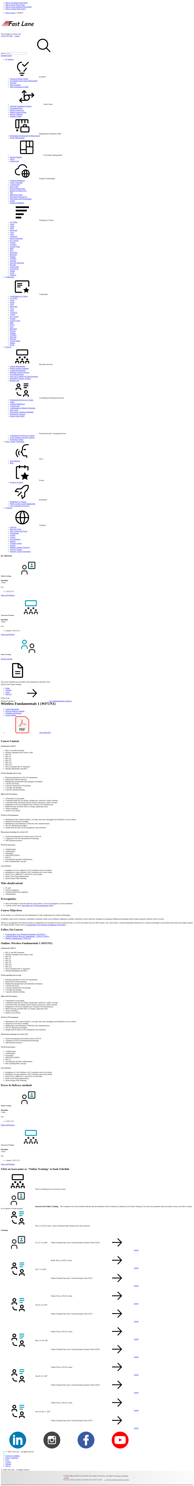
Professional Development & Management (25, 136)
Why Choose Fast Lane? (18, 531)
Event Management (17, 374)
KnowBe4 (13, 253)
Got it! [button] (66, 1478)
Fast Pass (13, 83)
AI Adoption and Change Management (23, 81)
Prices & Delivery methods (14, 711)
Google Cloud (15, 247)
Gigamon (13, 244)
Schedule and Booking (13, 713)
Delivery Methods (16, 114)
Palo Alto (13, 337)
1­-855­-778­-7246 (6, 36)
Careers (12, 537)
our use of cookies (121, 1476)
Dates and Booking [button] (8, 595)
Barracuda (13, 230)
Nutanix (13, 257)
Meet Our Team (15, 529)
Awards (12, 545)
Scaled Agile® (15, 341)
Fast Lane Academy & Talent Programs (24, 376)
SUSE (12, 273)
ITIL (11, 193)
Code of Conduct (16, 549)
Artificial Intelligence (17, 181)
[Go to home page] (18, 32)
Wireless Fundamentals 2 (18, 938)
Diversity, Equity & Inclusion (20, 551)
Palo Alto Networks (17, 263)
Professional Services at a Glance (21, 400)
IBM (11, 249)
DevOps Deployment (17, 189)
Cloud (12, 402)
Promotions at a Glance (18, 502)
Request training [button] (6, 659)
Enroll (136, 1250)
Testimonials (14, 533)
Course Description (12, 709)
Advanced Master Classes (19, 79)
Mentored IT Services (17, 414)
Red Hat (13, 265)
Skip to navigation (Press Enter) (16, 3)
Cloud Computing (16, 183)
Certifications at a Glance (19, 296)
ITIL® (12, 159)
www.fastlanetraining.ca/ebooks (60, 701)
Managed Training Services (19, 372)
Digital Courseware (17, 110)
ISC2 (12, 251)
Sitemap (8, 1464)
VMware (13, 275)
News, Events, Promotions (14, 442)
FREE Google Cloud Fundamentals (22, 504)
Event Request (15, 539)
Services (8, 347)
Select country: (10, 13)
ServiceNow (14, 269)
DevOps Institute (16, 157)
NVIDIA (13, 259)
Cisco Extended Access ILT (20, 506)
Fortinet (12, 242)
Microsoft (13, 255)
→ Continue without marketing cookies (116, 1480)
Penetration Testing (16, 440)
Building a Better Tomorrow (20, 547)
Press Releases (15, 461)
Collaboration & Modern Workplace (22, 408)
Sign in (7, 1466)
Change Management (17, 366)
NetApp (13, 331)
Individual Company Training (20, 378)
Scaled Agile (14, 161)
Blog (11, 463)
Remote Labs (14, 381)
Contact (17, 36)
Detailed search (6, 56)
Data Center (14, 187)
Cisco (12, 232)
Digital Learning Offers (18, 112)
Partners (13, 541)
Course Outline (10, 715)
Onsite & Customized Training (21, 106)
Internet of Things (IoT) (18, 191)
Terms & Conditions (12, 1456)
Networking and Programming (21, 199)
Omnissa (13, 261)
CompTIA (13, 236)
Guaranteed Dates (16, 108)
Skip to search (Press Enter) (15, 5)
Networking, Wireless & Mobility (22, 412)
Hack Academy (15, 85)
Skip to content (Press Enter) (15, 9)
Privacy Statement (11, 1458)
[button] (19, 13)
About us (13, 527)
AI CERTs (13, 222)
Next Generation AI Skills (19, 87)
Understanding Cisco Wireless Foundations (46, 925)
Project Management (17, 138)
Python (12, 201)
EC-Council (14, 240)
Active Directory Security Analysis (22, 438)
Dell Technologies (16, 238)
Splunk (12, 271)
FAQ (7, 1460)
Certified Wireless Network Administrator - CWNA (27, 936)
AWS (12, 228)
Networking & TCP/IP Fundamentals (38, 906)
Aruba (12, 226)
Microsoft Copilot (16, 195)
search (3, 53)
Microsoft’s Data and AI (18, 197)
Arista (12, 224)
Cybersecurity (15, 185)
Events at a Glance (16, 482)
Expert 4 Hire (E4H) (17, 416)
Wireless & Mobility (17, 203)
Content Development (17, 370)
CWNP (12, 315)
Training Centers (16, 116)
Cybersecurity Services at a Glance (22, 435)
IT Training (9, 59)
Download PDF (45, 733)
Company (8, 508)
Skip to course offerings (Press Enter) (18, 7)
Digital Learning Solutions (19, 368)
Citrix (12, 234)
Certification (9, 277)
